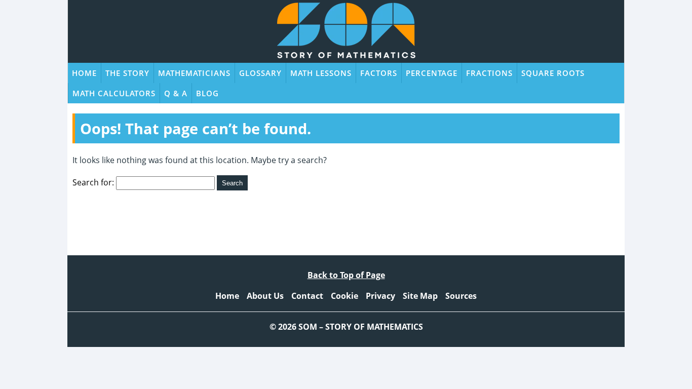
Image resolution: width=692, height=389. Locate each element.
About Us (265, 295)
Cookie (344, 295)
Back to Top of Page (346, 275)
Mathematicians (194, 73)
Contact (307, 295)
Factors (378, 73)
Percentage (431, 73)
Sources (461, 295)
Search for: (93, 182)
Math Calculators (114, 93)
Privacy (380, 295)
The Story (127, 73)
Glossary (260, 73)
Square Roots (553, 73)
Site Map (420, 295)
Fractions (489, 73)
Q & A (175, 93)
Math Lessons (321, 73)
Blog (207, 93)
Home (84, 73)
